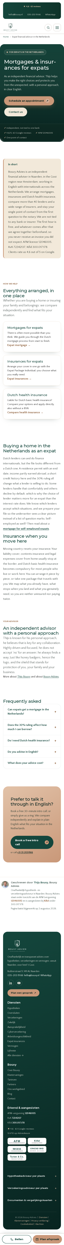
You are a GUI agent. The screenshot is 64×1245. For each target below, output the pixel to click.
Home (6, 37)
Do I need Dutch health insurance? (32, 741)
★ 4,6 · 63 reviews (32, 6)
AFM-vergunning (21, 1113)
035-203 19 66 (34, 14)
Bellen (19, 1239)
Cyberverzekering (17, 1032)
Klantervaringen (15, 1075)
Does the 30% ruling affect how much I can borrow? (32, 727)
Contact (11, 1098)
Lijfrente (12, 1050)
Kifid (46, 901)
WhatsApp (50, 14)
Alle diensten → (16, 1055)
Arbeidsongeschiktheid (19, 1036)
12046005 (16, 901)
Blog (10, 1094)
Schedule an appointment (28, 100)
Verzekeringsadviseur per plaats (32, 1188)
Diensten (43, 1217)
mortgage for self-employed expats (26, 528)
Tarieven (12, 1079)
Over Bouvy (14, 1070)
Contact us (16, 111)
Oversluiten (14, 1013)
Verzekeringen (15, 1017)
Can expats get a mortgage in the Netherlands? (32, 711)
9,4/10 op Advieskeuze (19, 1133)
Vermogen (13, 1046)
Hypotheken (14, 1008)
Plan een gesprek (23, 992)
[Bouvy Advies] (10, 27)
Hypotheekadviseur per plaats (32, 1176)
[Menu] (57, 27)
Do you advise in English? (32, 752)
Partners (12, 1084)
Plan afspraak (49, 1239)
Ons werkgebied (16, 1089)
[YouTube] (19, 983)
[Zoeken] (48, 27)
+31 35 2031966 (25, 852)
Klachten (39, 1224)
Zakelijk (11, 1022)
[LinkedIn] (11, 983)
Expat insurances (16, 1041)
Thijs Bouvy (23, 676)
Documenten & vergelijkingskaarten (32, 1200)
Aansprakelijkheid (16, 1027)
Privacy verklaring (39, 1221)
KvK (14, 1118)
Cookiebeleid (26, 1224)
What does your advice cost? (32, 763)
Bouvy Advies (51, 676)
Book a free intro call (31, 842)
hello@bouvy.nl (16, 14)
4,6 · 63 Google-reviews (21, 1129)
